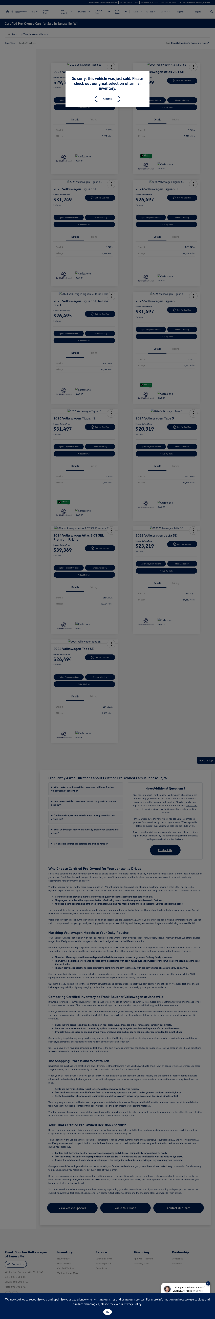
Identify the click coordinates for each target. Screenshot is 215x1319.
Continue (107, 98)
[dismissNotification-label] (208, 1283)
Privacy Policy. (133, 1304)
